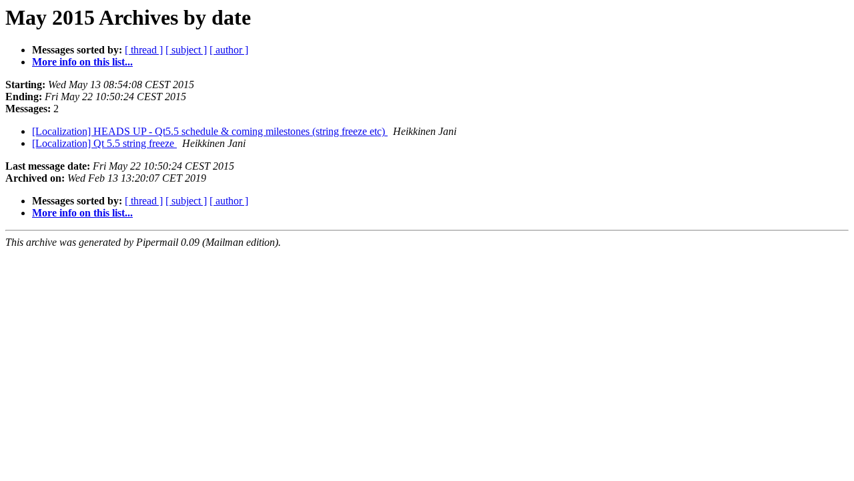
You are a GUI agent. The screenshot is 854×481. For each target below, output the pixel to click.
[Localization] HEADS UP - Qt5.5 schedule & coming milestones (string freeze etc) (210, 131)
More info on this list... (82, 61)
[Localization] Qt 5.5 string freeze (104, 143)
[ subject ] (186, 49)
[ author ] (228, 49)
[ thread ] (144, 49)
